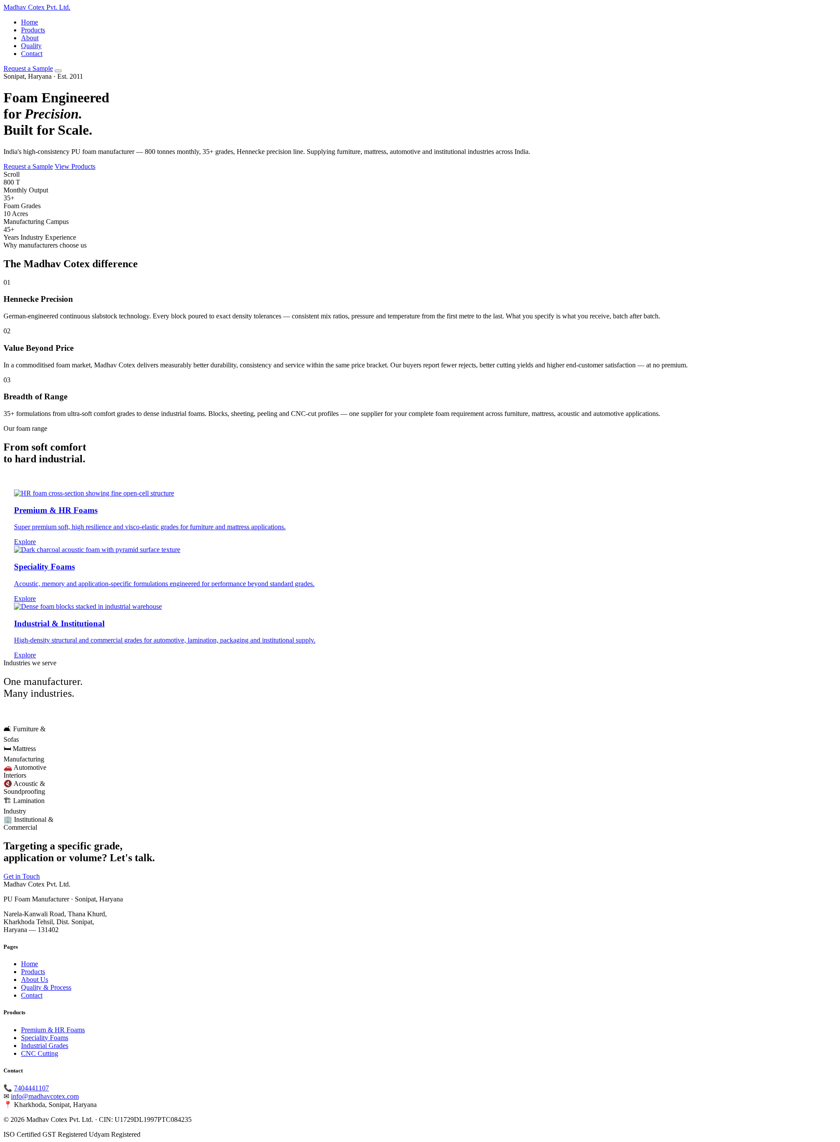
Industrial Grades (44, 1045)
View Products (75, 166)
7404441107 (31, 1088)
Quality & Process (46, 987)
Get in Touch (22, 876)
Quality (31, 45)
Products (33, 30)
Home (29, 22)
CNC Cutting (39, 1053)
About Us (34, 979)
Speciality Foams (44, 1037)
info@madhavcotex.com (45, 1096)
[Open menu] (58, 71)
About (29, 38)
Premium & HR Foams (53, 1030)
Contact (31, 53)
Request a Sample (28, 68)
